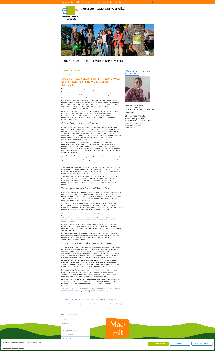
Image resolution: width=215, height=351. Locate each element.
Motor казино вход (103, 104)
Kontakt (118, 2)
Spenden (65, 319)
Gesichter (110, 2)
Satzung (65, 323)
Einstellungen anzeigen (202, 343)
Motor (79, 71)
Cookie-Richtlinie (7, 348)
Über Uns (85, 2)
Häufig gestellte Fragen (70, 331)
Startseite (65, 2)
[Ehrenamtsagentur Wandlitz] (107, 40)
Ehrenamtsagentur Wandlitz (103, 8)
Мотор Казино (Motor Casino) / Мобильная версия (95, 304)
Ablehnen (180, 343)
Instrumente (100, 2)
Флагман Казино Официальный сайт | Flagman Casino (89, 300)
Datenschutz (15, 348)
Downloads (66, 327)
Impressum (21, 348)
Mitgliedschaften (67, 338)
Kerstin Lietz (67, 71)
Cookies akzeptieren (158, 343)
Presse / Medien (67, 334)
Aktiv (92, 2)
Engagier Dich (75, 2)
